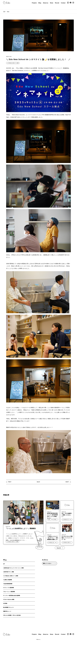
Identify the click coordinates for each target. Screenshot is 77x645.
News (51, 3)
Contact (63, 3)
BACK (38, 482)
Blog (39, 3)
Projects (34, 3)
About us (45, 3)
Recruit (57, 3)
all (4, 563)
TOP (4, 11)
